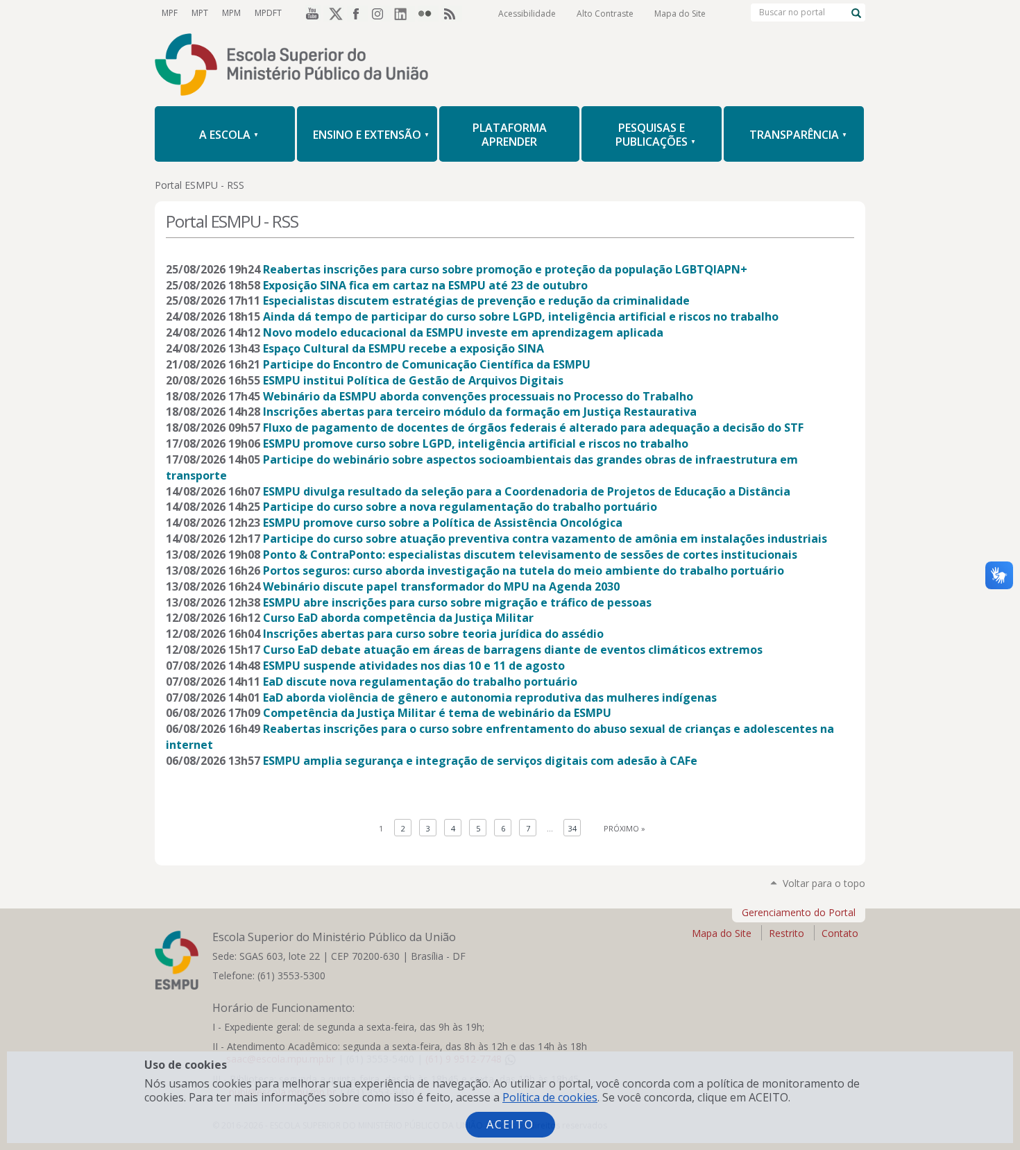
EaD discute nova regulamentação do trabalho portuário (420, 681)
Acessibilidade (527, 13)
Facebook (357, 13)
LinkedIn (404, 13)
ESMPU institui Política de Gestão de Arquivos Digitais (413, 380)
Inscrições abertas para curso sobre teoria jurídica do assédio (433, 633)
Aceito (510, 1124)
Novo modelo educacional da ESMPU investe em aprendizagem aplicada (463, 332)
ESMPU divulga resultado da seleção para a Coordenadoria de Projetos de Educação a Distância (526, 491)
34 (572, 828)
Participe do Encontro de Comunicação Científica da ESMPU (426, 364)
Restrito (786, 933)
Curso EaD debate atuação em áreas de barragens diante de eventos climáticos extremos (513, 649)
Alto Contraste (605, 13)
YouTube (310, 13)
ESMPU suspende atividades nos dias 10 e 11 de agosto (414, 665)
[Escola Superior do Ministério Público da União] (510, 66)
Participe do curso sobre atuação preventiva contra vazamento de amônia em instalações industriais (545, 538)
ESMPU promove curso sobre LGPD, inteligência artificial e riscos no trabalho (475, 443)
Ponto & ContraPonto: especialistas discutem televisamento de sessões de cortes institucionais (530, 554)
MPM (231, 13)
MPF (170, 13)
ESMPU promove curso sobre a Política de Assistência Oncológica (442, 522)
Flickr (428, 13)
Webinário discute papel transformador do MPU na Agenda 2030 (441, 586)
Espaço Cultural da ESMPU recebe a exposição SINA (403, 348)
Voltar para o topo (824, 883)
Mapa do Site (680, 13)
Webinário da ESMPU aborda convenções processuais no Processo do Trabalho (478, 396)
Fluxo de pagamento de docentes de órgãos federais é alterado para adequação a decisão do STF (533, 427)
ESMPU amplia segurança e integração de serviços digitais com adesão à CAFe (480, 760)
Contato (840, 933)
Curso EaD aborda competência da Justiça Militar (398, 617)
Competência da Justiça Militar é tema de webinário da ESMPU (437, 712)
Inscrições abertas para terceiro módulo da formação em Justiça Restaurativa (480, 411)
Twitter (333, 13)
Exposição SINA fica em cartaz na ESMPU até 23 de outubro (425, 285)
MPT (200, 13)
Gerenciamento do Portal (799, 912)
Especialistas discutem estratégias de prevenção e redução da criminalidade (476, 300)
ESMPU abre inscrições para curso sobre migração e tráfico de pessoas (457, 602)
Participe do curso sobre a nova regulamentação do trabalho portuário (460, 506)
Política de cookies (549, 1097)
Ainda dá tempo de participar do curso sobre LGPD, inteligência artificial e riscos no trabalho (521, 316)
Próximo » (624, 828)
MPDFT (268, 13)
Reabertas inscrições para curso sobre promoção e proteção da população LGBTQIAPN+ (505, 269)
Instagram (381, 13)
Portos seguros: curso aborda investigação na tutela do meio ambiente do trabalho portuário (523, 570)
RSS (451, 13)
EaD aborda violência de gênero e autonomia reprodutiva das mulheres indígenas (490, 697)
